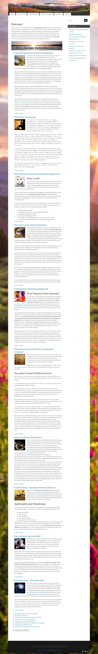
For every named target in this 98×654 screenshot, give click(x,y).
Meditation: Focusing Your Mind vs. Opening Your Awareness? (29, 623)
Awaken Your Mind (20, 7)
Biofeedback (81, 2)
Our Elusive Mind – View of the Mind (29, 580)
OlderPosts (26, 630)
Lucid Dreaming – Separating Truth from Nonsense (34, 488)
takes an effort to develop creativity (53, 567)
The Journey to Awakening (25, 117)
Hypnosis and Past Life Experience (28, 437)
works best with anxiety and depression (31, 454)
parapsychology (25, 198)
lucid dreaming (37, 492)
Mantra (53, 650)
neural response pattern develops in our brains (34, 551)
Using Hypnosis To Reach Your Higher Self (31, 289)
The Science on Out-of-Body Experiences (30, 225)
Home (44, 2)
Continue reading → (19, 113)
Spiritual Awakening (60, 2)
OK (85, 20)
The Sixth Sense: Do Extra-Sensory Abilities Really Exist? (37, 174)
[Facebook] (83, 5)
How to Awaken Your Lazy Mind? (27, 536)
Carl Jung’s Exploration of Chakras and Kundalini (33, 53)
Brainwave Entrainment (71, 2)
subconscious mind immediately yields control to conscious (37, 325)
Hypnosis (87, 2)
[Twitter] (85, 5)
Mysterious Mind (50, 2)
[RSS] (88, 5)
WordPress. (58, 650)
